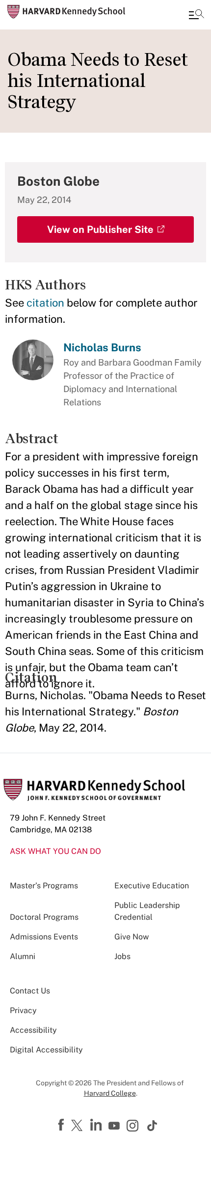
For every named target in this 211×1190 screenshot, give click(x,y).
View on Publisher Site (100, 229)
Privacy (23, 1010)
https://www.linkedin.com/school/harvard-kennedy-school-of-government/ (97, 1125)
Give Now (131, 936)
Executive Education (151, 885)
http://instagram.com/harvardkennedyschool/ (134, 1126)
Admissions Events (44, 936)
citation (45, 302)
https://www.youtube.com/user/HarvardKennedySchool (115, 1126)
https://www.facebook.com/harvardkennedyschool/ (62, 1125)
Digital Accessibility (46, 1049)
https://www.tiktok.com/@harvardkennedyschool (152, 1126)
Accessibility (33, 1030)
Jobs (122, 956)
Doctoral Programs (44, 917)
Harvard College (110, 1093)
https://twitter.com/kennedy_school (78, 1126)
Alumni (22, 956)
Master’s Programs (44, 885)
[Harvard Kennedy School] (66, 11)
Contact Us (30, 990)
